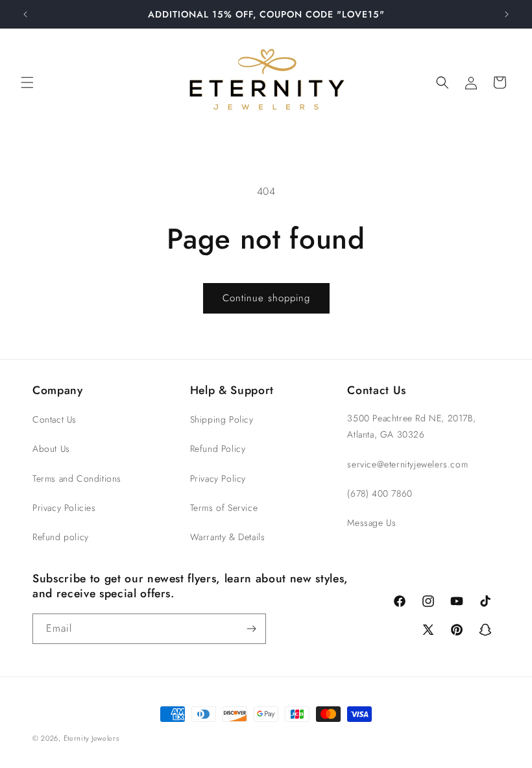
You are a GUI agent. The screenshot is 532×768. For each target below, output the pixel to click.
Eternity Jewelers (91, 738)
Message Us (371, 522)
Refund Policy (218, 448)
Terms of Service (224, 507)
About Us (51, 448)
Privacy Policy (218, 478)
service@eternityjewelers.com (407, 464)
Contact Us (54, 419)
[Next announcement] (506, 14)
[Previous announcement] (25, 14)
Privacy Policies (64, 507)
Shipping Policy (222, 419)
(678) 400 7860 (379, 493)
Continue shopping (266, 298)
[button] (27, 82)
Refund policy (60, 536)
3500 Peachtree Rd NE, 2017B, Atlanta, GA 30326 (411, 426)
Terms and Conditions (76, 478)
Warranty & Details (227, 536)
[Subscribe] (251, 628)
